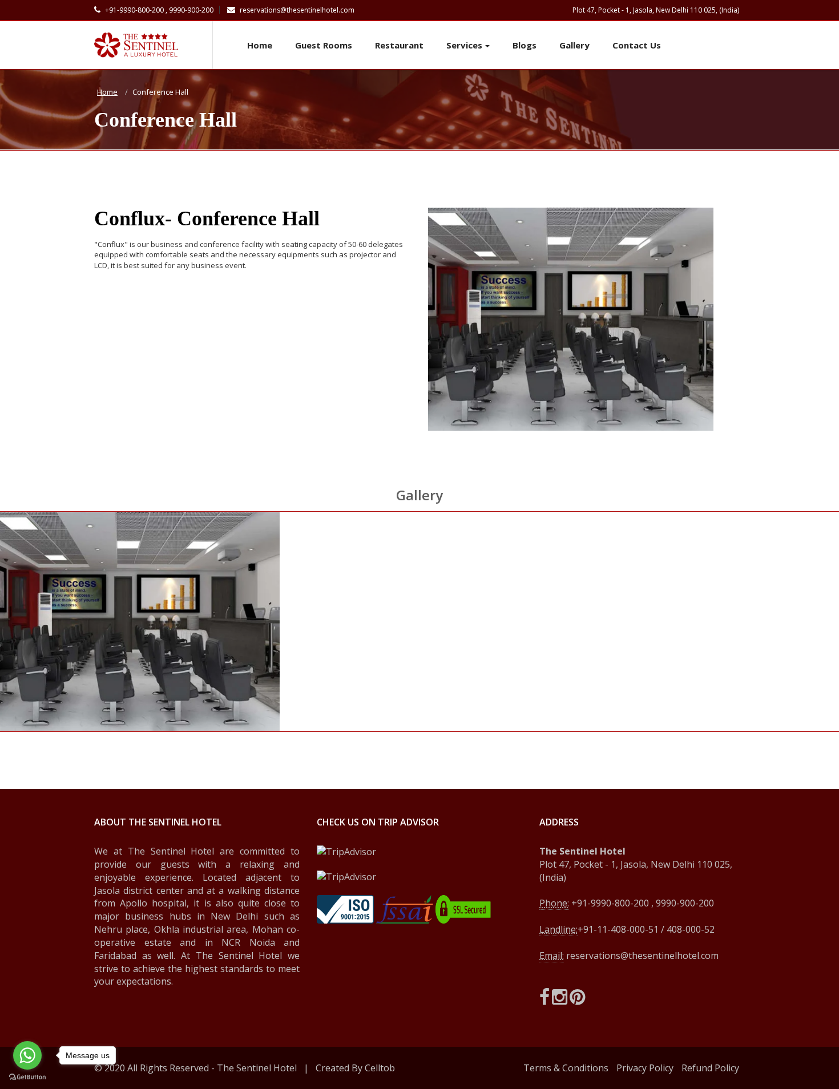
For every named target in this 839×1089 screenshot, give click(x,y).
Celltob (380, 1068)
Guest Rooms (323, 45)
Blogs (525, 45)
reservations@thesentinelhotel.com (296, 10)
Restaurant (399, 45)
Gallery (574, 45)
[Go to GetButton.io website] (27, 1077)
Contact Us (636, 45)
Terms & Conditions (565, 1068)
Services (464, 45)
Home (259, 45)
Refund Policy (710, 1068)
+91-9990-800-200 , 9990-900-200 (158, 10)
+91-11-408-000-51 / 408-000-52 (646, 929)
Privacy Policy (644, 1068)
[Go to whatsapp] (27, 1055)
